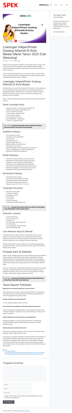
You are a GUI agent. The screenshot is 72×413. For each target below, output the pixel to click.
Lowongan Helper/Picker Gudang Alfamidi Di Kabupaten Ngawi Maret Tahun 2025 (23, 354)
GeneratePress (26, 410)
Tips (67, 5)
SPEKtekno (44, 5)
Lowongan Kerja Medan (9, 351)
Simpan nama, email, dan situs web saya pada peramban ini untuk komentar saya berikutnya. (23, 396)
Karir (56, 5)
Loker (61, 5)
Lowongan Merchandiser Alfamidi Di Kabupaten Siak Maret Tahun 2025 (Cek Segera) (24, 352)
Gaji (51, 5)
